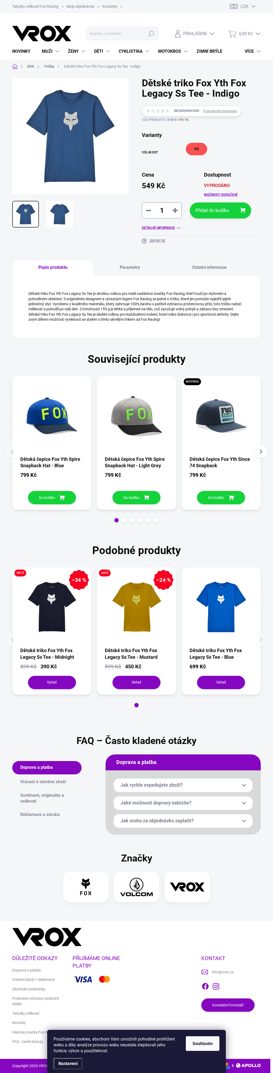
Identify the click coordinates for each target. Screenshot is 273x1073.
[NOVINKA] (221, 415)
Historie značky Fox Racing (34, 1032)
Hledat (151, 33)
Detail (52, 682)
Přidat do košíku (212, 210)
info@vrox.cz (223, 972)
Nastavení (68, 1063)
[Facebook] (205, 985)
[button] (117, 520)
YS (196, 149)
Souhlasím (202, 1043)
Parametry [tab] (130, 267)
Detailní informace (158, 228)
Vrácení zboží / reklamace (33, 979)
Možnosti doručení (221, 195)
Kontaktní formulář (228, 1005)
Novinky (19, 1023)
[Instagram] (216, 985)
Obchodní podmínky (28, 989)
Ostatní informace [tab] (209, 267)
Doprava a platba (26, 970)
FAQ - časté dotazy (27, 1041)
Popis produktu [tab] (52, 267)
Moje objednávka (80, 6)
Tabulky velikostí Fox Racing (35, 6)
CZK (244, 6)
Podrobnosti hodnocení (220, 111)
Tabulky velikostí (25, 1013)
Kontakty (110, 6)
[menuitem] (23, 51)
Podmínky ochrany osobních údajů (35, 1001)
